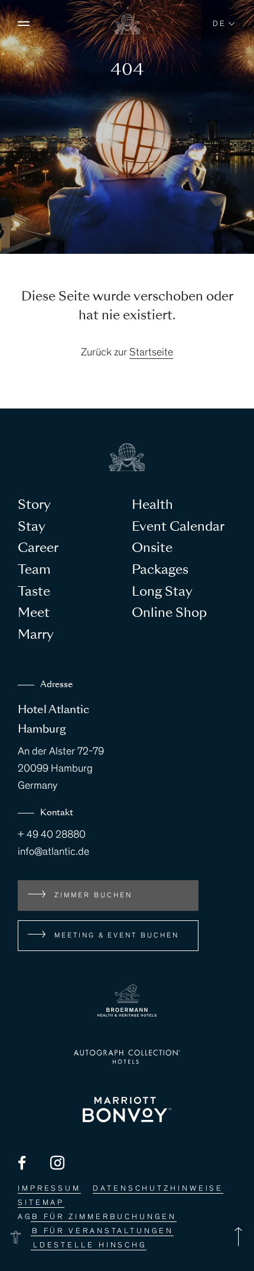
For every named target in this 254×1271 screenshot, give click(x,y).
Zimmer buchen (93, 895)
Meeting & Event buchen (116, 935)
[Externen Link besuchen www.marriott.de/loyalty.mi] (127, 1109)
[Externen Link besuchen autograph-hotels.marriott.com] (127, 1057)
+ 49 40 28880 (52, 835)
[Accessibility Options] (15, 1236)
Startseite (151, 353)
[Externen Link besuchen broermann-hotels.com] (127, 1000)
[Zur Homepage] (127, 31)
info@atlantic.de (53, 852)
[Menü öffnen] (23, 23)
